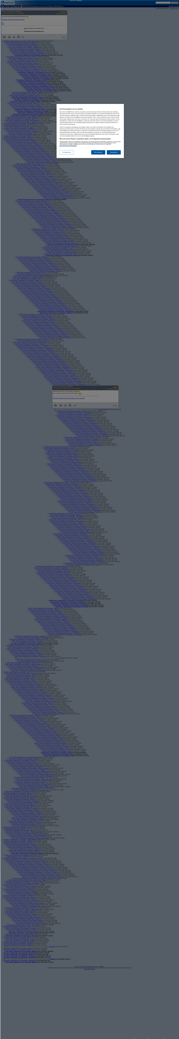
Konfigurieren (66, 152)
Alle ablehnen (98, 152)
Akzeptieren (113, 152)
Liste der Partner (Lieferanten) (68, 145)
